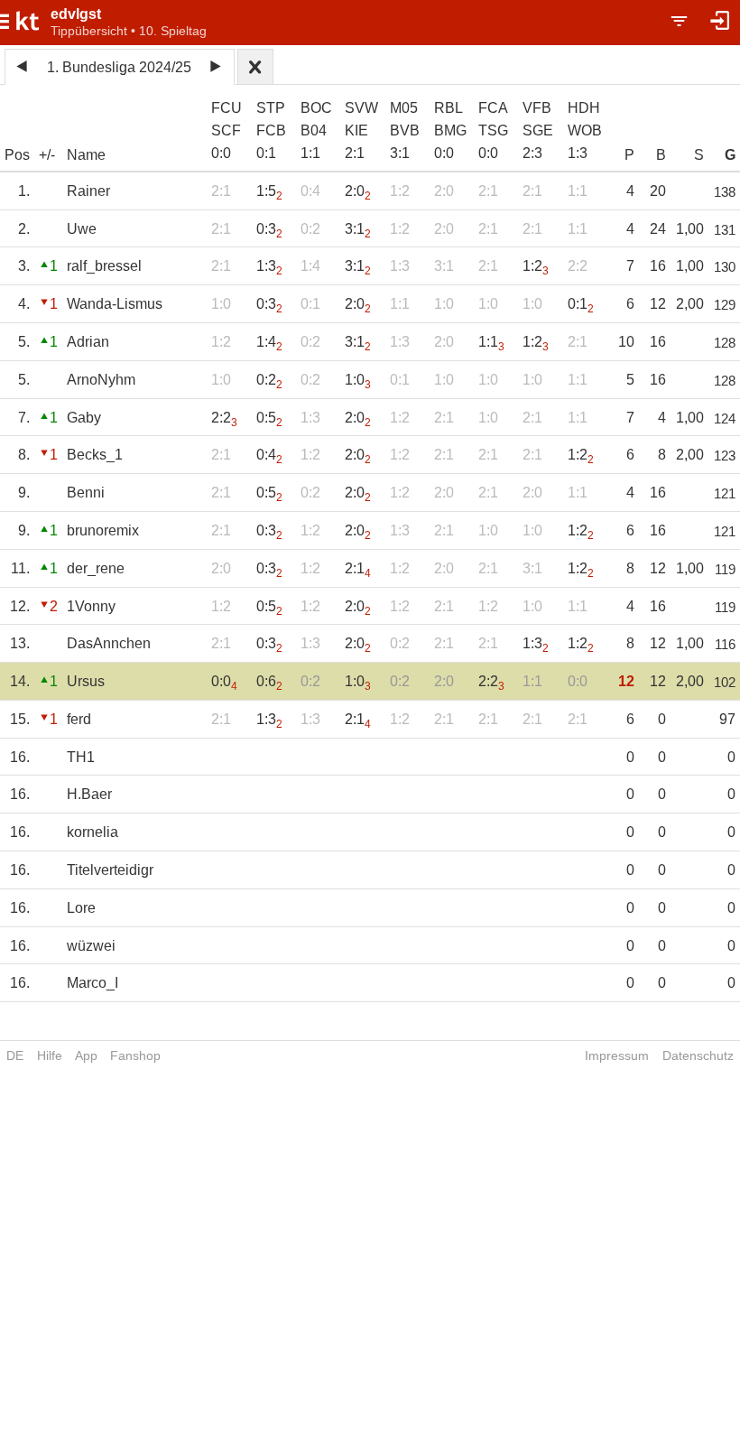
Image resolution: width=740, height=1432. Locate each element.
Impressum (617, 1055)
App (86, 1055)
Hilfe (49, 1055)
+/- (47, 155)
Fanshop (135, 1055)
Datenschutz (698, 1055)
